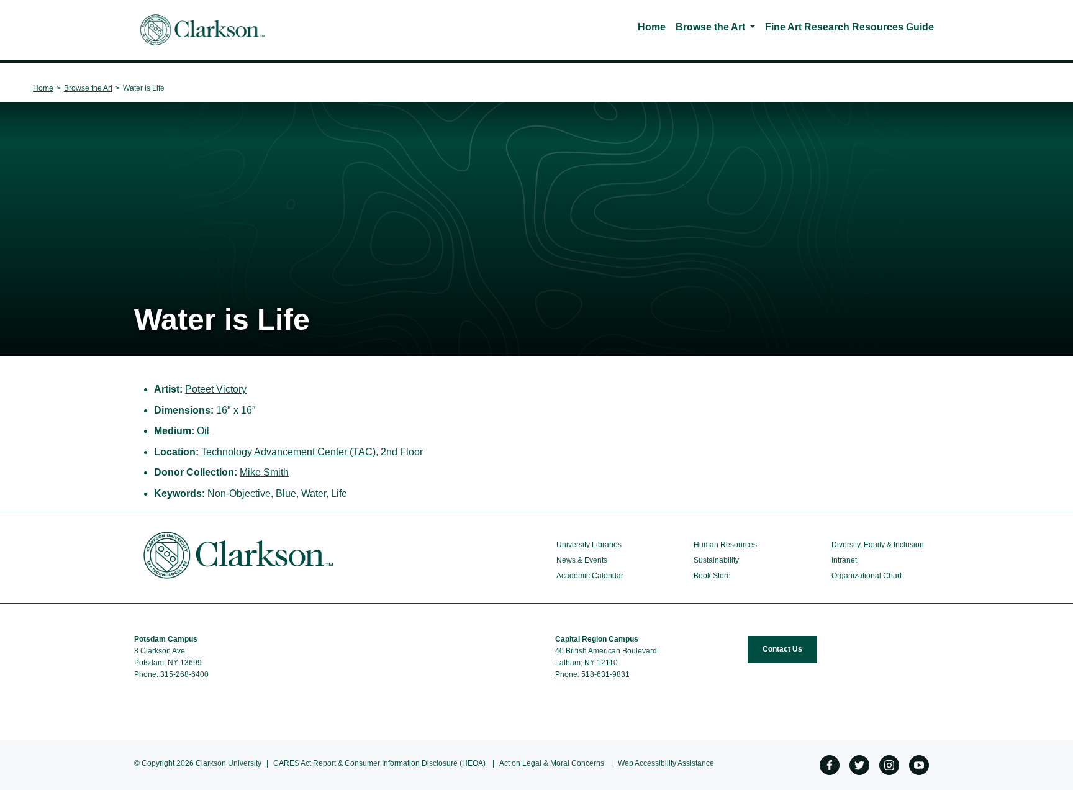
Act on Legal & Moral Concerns (551, 763)
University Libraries (589, 544)
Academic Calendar (589, 575)
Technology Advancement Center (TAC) (288, 452)
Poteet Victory (216, 389)
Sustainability (716, 560)
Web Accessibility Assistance (666, 763)
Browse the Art (710, 27)
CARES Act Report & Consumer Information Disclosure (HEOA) (379, 763)
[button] (755, 27)
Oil (203, 430)
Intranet (844, 560)
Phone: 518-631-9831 (592, 674)
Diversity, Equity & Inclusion (877, 544)
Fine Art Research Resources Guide (849, 27)
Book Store (712, 575)
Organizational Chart (866, 575)
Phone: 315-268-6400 (171, 674)
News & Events (581, 560)
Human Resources (725, 544)
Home (652, 27)
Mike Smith (264, 472)
